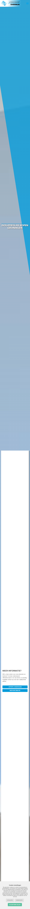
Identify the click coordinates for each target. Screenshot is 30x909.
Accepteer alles (15, 904)
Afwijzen (10, 900)
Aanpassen (19, 900)
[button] (27, 3)
